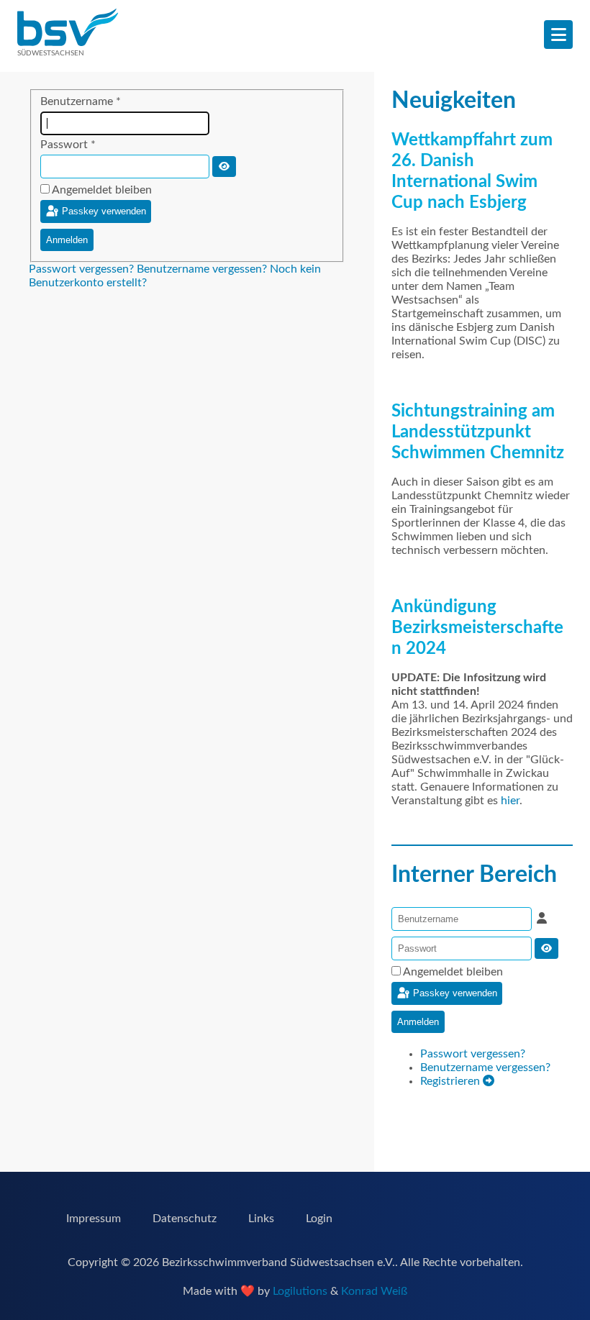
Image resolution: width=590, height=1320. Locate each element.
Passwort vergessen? (83, 269)
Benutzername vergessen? (203, 269)
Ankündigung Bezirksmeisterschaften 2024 (477, 627)
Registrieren (451, 1081)
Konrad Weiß (374, 1291)
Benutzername (80, 101)
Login (319, 1218)
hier (510, 800)
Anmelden (67, 240)
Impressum (93, 1218)
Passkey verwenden (102, 211)
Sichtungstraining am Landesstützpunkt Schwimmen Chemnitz (477, 432)
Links (261, 1218)
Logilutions (300, 1291)
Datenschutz (185, 1218)
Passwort (68, 144)
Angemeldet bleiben (102, 190)
